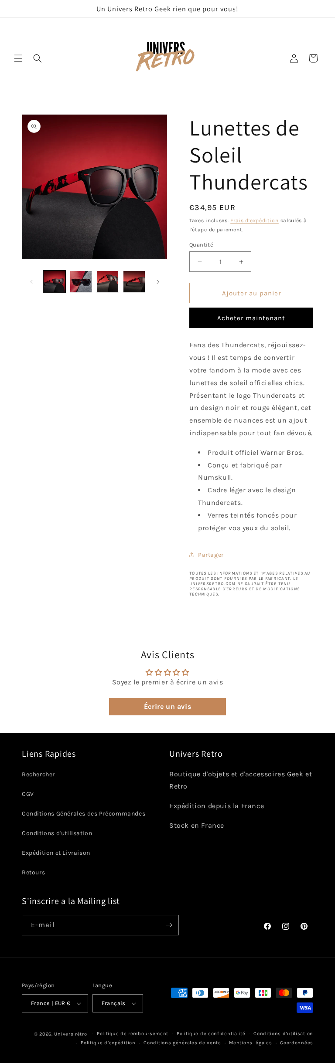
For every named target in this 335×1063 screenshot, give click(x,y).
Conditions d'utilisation (57, 833)
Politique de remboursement (132, 1033)
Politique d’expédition (108, 1043)
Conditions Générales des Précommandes (83, 813)
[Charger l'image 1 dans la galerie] (54, 282)
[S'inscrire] (168, 925)
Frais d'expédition (254, 220)
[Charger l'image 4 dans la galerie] (134, 282)
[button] (18, 58)
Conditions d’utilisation (283, 1033)
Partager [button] (211, 555)
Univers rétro (71, 1034)
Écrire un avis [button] (167, 706)
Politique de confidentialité (211, 1033)
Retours (33, 872)
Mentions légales (250, 1043)
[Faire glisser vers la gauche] (31, 281)
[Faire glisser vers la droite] (158, 281)
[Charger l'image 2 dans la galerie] (81, 282)
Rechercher (38, 774)
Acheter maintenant (251, 318)
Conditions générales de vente (182, 1043)
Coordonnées (296, 1043)
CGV (28, 794)
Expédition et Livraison (56, 852)
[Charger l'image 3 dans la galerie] (107, 282)
